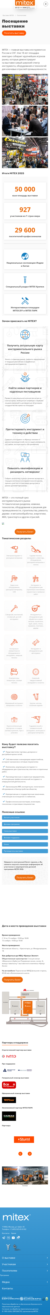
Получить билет (25, 531)
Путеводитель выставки (13, 851)
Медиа (6, 1282)
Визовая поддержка (11, 838)
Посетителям (9, 1270)
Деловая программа (12, 824)
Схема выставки (10, 831)
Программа (4, 1275)
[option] (24, 1140)
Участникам (9, 1264)
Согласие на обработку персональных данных (20, 1309)
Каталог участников (11, 817)
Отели (6, 844)
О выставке (8, 1257)
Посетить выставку (14, 33)
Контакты (5, 1233)
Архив (13, 1233)
